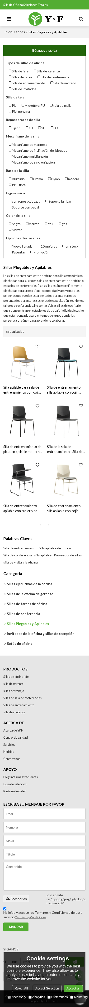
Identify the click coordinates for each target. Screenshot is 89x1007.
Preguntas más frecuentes (20, 777)
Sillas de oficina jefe (16, 677)
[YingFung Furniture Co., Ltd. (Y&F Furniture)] (46, 19)
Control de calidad (15, 737)
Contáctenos (11, 759)
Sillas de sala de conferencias (22, 698)
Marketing (81, 997)
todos (20, 32)
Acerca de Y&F (13, 730)
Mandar (16, 927)
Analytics (38, 997)
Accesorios (18, 899)
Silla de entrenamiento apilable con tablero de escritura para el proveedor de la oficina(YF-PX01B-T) (20, 509)
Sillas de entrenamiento (18, 705)
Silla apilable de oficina (55, 548)
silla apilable (43, 555)
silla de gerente (13, 684)
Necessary (18, 997)
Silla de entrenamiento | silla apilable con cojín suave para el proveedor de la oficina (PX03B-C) (65, 390)
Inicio (9, 32)
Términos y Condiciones (30, 917)
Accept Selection (47, 988)
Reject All (21, 988)
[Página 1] (40, 524)
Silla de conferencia (17, 555)
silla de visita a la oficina (20, 562)
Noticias (8, 752)
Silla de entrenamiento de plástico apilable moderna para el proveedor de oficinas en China (22, 449)
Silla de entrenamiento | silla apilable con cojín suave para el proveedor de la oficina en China (65, 509)
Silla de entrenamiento (20, 548)
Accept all (73, 988)
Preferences (59, 997)
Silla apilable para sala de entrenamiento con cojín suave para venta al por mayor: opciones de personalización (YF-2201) (21, 390)
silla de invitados (14, 712)
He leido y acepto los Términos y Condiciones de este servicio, (42, 914)
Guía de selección (15, 784)
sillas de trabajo (13, 691)
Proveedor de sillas (68, 555)
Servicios (9, 744)
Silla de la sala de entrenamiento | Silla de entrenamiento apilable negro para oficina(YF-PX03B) (65, 449)
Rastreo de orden (14, 791)
